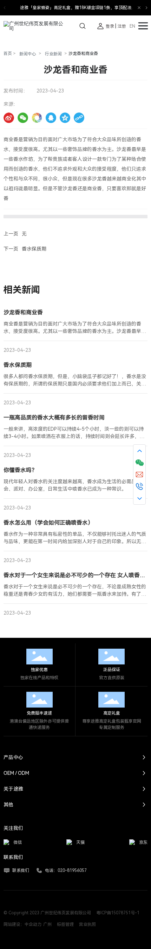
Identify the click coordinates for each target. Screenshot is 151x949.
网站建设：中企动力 (22, 924)
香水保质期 (34, 249)
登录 (110, 26)
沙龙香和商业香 (23, 312)
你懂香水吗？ (20, 470)
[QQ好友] (51, 117)
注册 (122, 26)
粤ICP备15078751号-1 (117, 912)
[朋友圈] (37, 117)
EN (132, 26)
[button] (146, 7)
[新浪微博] (9, 117)
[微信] (23, 117)
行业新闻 (53, 54)
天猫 (80, 842)
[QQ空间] (65, 117)
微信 (17, 842)
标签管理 (65, 924)
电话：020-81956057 (66, 870)
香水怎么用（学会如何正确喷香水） (48, 522)
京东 (143, 842)
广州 (47, 924)
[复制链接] (79, 117)
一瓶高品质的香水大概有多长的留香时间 (54, 417)
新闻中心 (27, 54)
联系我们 (20, 870)
